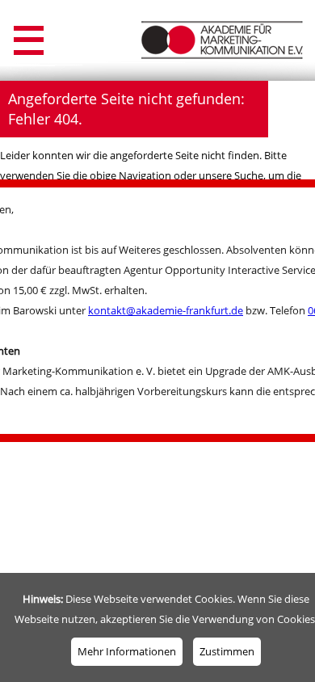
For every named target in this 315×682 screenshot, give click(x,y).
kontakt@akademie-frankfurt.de (165, 310)
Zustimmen (227, 651)
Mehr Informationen (127, 651)
